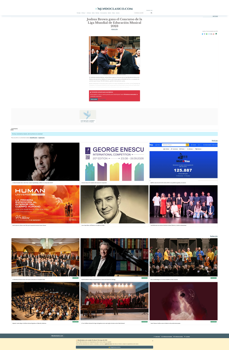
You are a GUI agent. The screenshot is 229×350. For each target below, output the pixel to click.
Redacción (114, 29)
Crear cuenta (102, 99)
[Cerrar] (152, 340)
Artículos (89, 13)
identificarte (33, 137)
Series (93, 13)
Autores (117, 13)
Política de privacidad (167, 336)
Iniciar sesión (94, 99)
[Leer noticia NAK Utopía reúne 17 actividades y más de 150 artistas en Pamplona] (88, 114)
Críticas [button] (83, 13)
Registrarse (148, 10)
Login (151, 10)
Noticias (97, 13)
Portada (78, 13)
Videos (113, 13)
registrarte (41, 137)
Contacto (188, 336)
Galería (109, 13)
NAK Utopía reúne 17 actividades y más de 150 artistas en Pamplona (88, 121)
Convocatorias (103, 13)
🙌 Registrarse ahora (114, 347)
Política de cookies (179, 336)
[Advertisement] (114, 2)
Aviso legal (157, 336)
